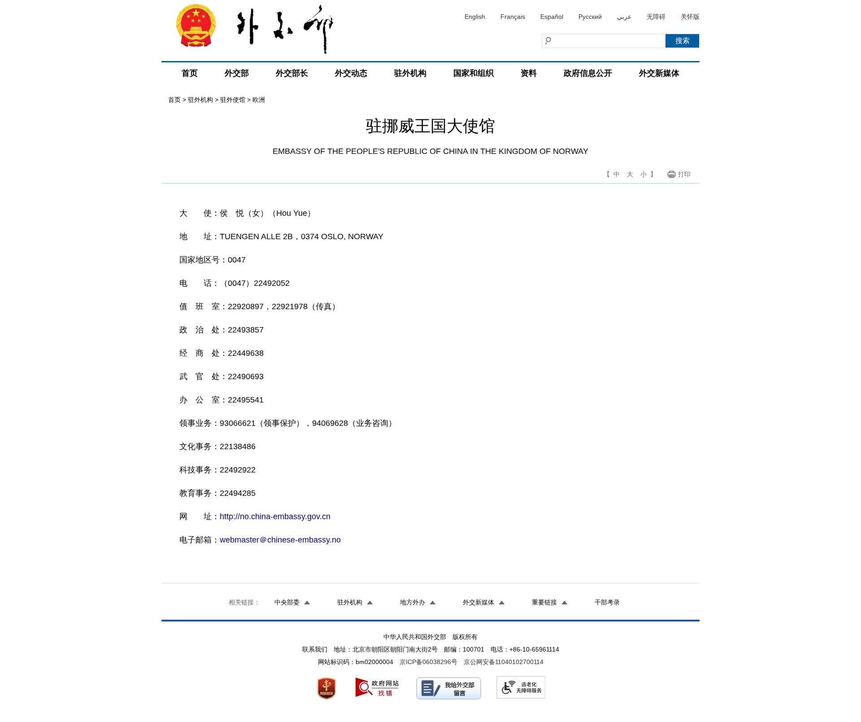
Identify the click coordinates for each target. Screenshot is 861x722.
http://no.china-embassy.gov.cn (275, 516)
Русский (590, 16)
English (475, 16)
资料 (529, 73)
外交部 (237, 73)
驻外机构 (410, 73)
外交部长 (292, 73)
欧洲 (258, 99)
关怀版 (690, 16)
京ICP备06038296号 (428, 661)
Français (512, 16)
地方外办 (412, 602)
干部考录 (607, 602)
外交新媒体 (659, 73)
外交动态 (351, 73)
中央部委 (287, 602)
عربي (624, 16)
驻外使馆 (232, 99)
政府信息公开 (588, 73)
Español (551, 16)
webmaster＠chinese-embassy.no (280, 539)
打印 (684, 174)
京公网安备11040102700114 (504, 661)
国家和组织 (473, 73)
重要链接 (544, 602)
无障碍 (656, 16)
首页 (190, 73)
